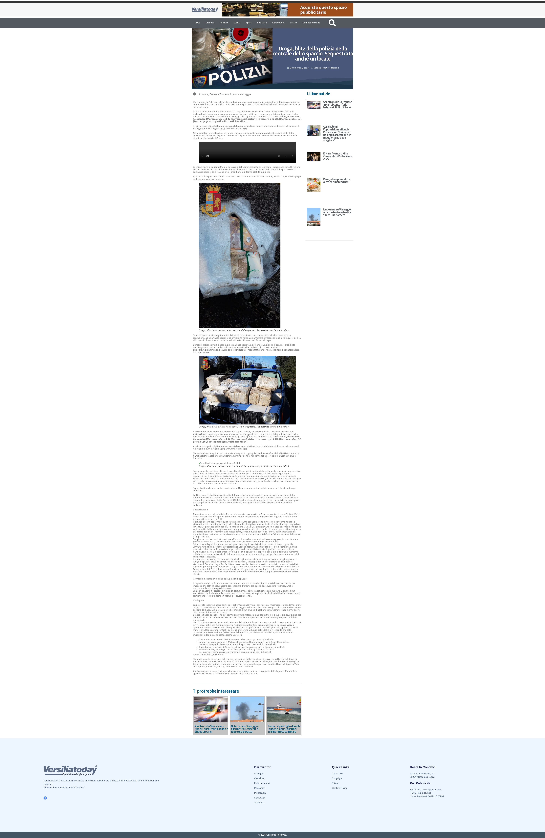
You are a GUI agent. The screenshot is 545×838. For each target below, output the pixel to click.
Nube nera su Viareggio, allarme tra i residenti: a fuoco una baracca (337, 212)
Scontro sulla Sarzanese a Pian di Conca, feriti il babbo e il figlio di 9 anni (337, 104)
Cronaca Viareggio (240, 94)
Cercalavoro (278, 22)
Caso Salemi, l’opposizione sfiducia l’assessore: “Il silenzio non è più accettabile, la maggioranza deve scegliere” (337, 133)
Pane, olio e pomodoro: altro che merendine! (337, 180)
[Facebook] (45, 798)
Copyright (337, 778)
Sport (248, 22)
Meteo (293, 22)
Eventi (237, 22)
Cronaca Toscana (311, 22)
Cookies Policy (339, 788)
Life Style (262, 22)
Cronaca (210, 22)
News (197, 22)
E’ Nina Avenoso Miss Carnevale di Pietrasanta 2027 (337, 156)
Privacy (335, 783)
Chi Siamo (337, 773)
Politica (224, 22)
